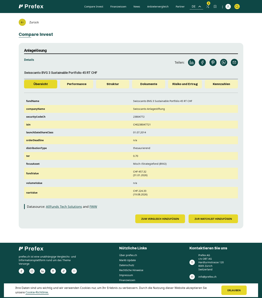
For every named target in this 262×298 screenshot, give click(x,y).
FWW (93, 206)
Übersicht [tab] (41, 84)
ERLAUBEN (234, 290)
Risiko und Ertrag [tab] (185, 84)
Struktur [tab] (113, 84)
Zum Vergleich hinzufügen (160, 218)
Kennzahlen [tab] (221, 84)
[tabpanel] (131, 151)
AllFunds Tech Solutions (64, 206)
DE (194, 6)
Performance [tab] (76, 84)
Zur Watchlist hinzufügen (213, 218)
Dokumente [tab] (148, 84)
